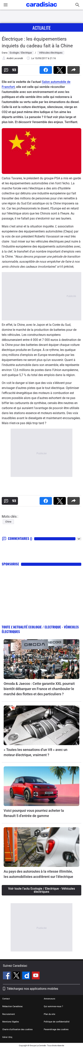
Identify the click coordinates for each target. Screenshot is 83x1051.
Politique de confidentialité (56, 1021)
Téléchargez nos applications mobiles (32, 989)
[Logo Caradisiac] (41, 7)
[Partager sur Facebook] (46, 68)
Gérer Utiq (7, 1037)
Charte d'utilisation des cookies (17, 1029)
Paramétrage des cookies (56, 1029)
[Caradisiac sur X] (17, 976)
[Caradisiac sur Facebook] (7, 976)
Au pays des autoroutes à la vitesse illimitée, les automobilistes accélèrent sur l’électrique (38, 874)
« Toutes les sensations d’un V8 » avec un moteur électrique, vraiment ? (35, 752)
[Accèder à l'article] (41, 659)
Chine (8, 521)
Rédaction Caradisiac (12, 1006)
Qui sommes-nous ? (53, 1006)
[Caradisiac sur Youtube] (36, 976)
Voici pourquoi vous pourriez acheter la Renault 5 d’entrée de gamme (34, 813)
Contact (6, 998)
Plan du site (49, 1014)
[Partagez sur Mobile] (74, 68)
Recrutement (8, 1014)
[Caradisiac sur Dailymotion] (26, 976)
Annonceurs (49, 998)
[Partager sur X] (60, 68)
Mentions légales (10, 1021)
